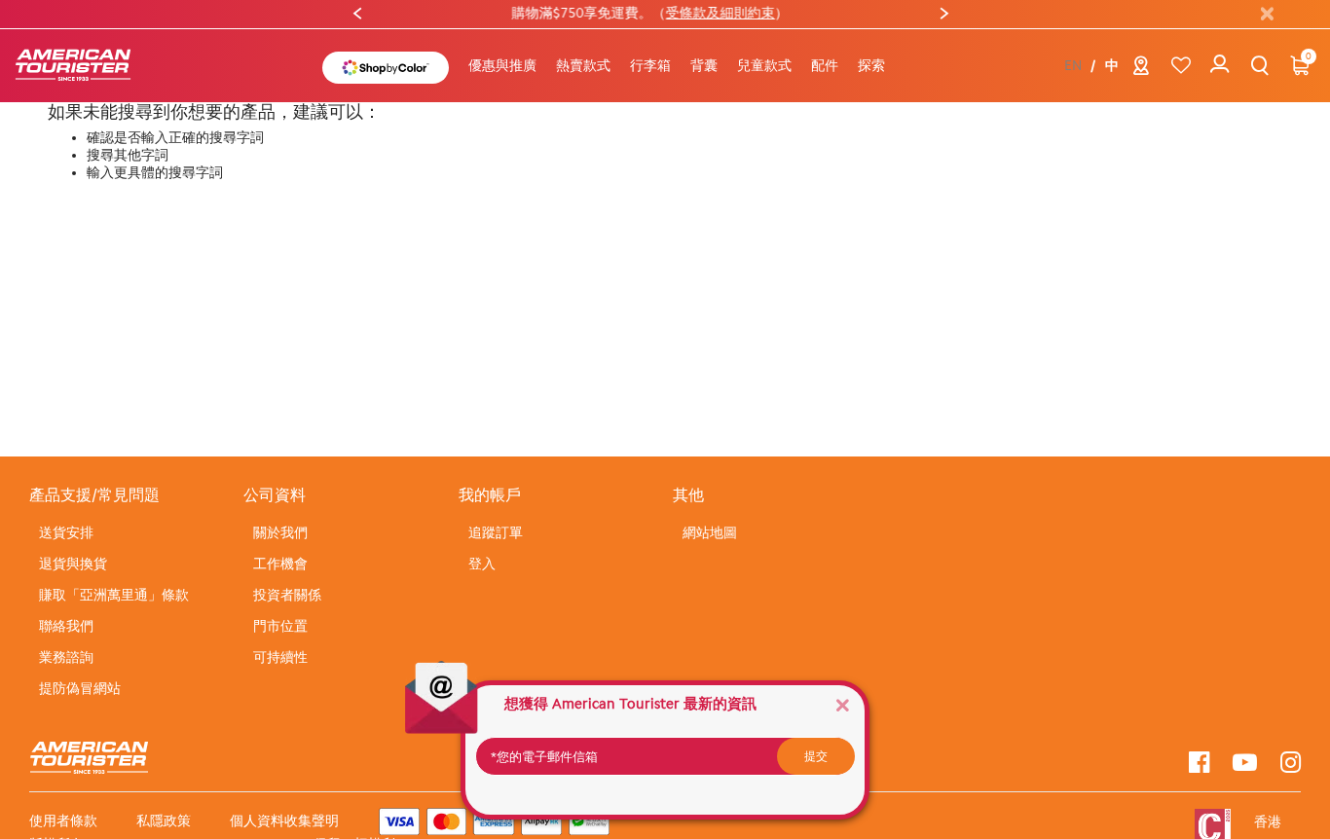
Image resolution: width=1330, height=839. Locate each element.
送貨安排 (66, 533)
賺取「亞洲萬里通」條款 (114, 595)
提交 (816, 756)
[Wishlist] (1181, 66)
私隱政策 (163, 821)
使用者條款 (63, 821)
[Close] (842, 704)
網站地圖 (710, 533)
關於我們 (280, 533)
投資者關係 (287, 595)
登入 (482, 564)
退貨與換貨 (73, 564)
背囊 (704, 65)
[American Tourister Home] (83, 65)
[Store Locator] (1141, 69)
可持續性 (280, 657)
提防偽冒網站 (80, 688)
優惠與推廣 (502, 65)
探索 (871, 65)
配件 (824, 65)
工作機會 (280, 564)
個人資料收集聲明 (284, 821)
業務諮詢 (66, 657)
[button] (583, 66)
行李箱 (650, 65)
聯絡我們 (66, 626)
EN (1073, 66)
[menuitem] (502, 66)
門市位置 (280, 626)
